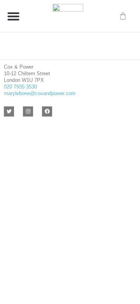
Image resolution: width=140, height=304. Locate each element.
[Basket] (123, 16)
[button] (13, 16)
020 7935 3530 (20, 87)
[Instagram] (28, 111)
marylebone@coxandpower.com (39, 93)
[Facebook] (47, 111)
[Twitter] (9, 111)
